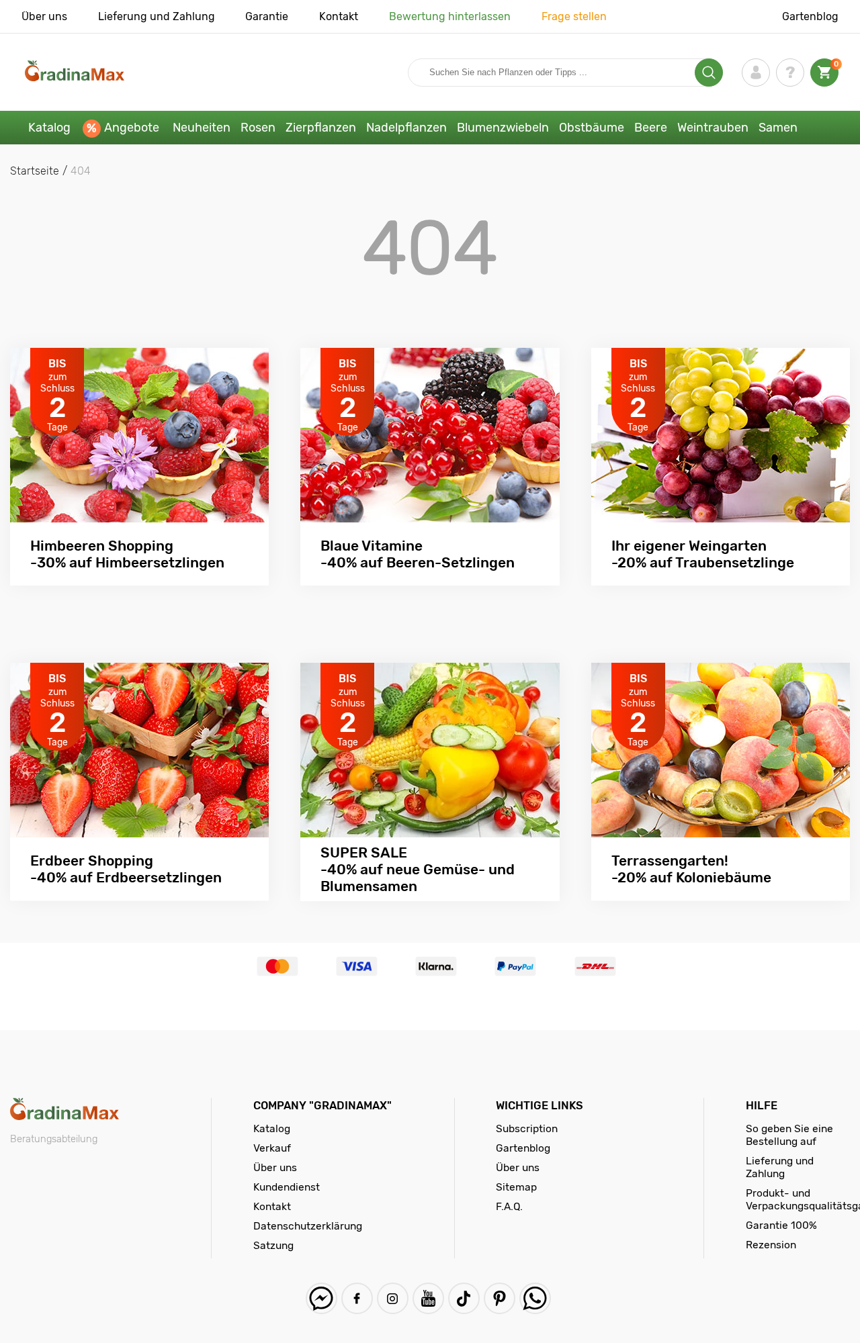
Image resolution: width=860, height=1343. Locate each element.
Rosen (258, 127)
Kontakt (338, 16)
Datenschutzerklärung (307, 1225)
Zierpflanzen (321, 127)
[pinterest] (499, 1298)
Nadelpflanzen (406, 127)
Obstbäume (591, 127)
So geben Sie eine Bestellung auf (789, 1135)
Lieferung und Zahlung (156, 16)
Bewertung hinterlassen (450, 16)
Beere (650, 127)
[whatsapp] (535, 1298)
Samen (778, 127)
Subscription (527, 1128)
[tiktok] (464, 1298)
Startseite (34, 171)
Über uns (44, 16)
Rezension (771, 1244)
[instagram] (392, 1298)
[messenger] (321, 1298)
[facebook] (357, 1298)
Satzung (273, 1245)
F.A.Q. (509, 1206)
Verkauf (272, 1148)
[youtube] (428, 1298)
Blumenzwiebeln (503, 127)
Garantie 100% (781, 1225)
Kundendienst (286, 1186)
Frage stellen (574, 16)
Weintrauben (712, 127)
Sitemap (516, 1186)
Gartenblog (810, 16)
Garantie (266, 16)
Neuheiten (201, 127)
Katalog (49, 127)
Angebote (131, 127)
